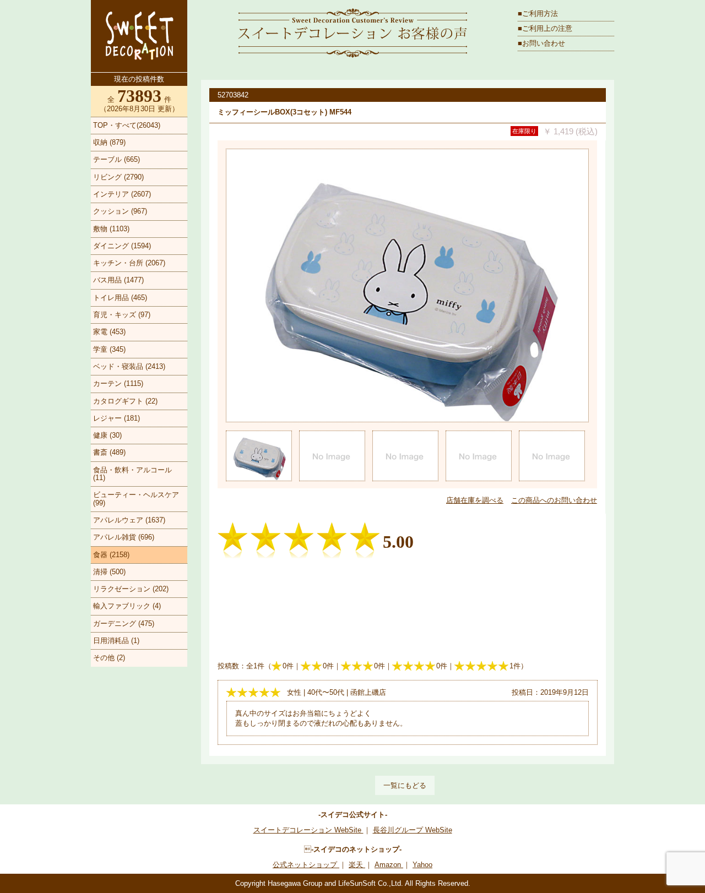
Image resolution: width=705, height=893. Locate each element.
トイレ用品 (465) (120, 297)
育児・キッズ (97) (121, 315)
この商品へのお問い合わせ (554, 500)
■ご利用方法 (538, 13)
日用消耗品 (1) (116, 640)
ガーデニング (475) (123, 623)
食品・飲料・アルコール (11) (132, 474)
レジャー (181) (116, 418)
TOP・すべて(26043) (126, 125)
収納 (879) (109, 142)
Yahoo (422, 865)
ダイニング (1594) (122, 246)
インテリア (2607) (122, 194)
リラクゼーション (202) (131, 589)
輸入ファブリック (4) (127, 606)
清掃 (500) (109, 572)
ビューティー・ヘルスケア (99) (136, 499)
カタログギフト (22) (125, 401)
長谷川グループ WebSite (412, 830)
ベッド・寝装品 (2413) (129, 366)
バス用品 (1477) (118, 280)
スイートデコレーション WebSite (308, 830)
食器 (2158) (111, 555)
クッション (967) (120, 211)
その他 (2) (109, 658)
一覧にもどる (404, 785)
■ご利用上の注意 (545, 28)
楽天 (357, 865)
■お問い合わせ (541, 43)
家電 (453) (109, 332)
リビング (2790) (118, 177)
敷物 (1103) (111, 229)
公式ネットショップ (306, 865)
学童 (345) (109, 349)
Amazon (389, 865)
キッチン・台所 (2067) (129, 263)
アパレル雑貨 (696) (123, 537)
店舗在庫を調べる (474, 500)
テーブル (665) (116, 159)
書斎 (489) (109, 452)
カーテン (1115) (118, 383)
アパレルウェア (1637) (129, 520)
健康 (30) (107, 435)
